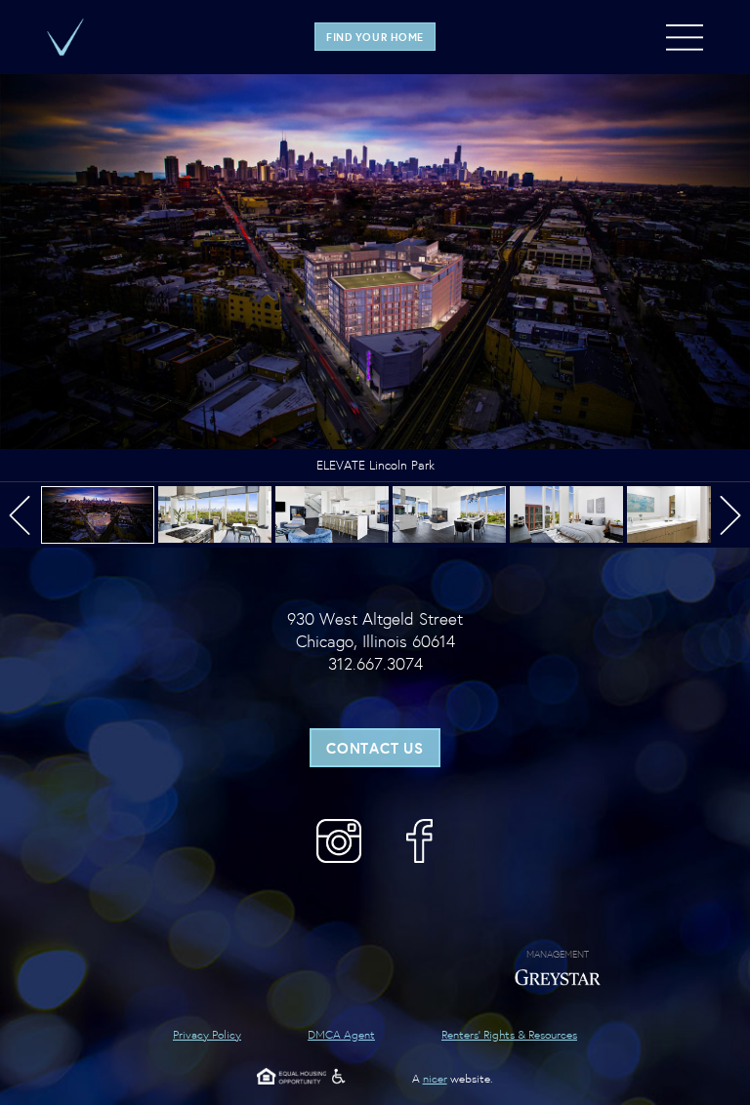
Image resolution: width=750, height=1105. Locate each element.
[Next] (727, 515)
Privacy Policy (207, 1034)
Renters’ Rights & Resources (509, 1034)
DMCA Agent (341, 1034)
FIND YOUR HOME (375, 36)
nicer (435, 1078)
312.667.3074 (375, 663)
